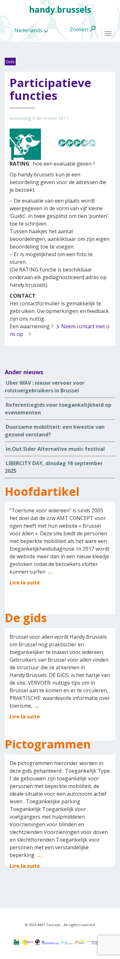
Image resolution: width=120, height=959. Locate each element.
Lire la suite (25, 582)
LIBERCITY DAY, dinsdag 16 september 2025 (54, 467)
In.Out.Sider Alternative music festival (55, 448)
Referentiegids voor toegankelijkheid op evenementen (58, 408)
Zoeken (79, 29)
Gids (10, 61)
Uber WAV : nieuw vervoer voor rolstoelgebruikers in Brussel (44, 386)
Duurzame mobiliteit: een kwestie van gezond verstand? (55, 430)
